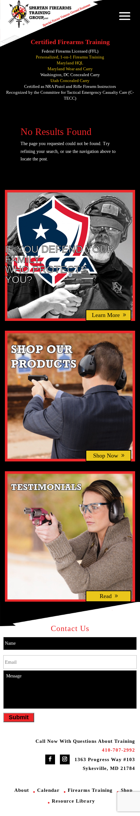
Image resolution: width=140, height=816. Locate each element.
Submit (19, 717)
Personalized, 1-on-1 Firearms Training (70, 57)
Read (106, 596)
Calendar (48, 790)
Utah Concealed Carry (70, 80)
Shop (127, 790)
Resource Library (73, 801)
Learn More (106, 315)
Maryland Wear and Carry (70, 68)
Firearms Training (90, 790)
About (21, 790)
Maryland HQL (70, 62)
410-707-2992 (118, 750)
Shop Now (105, 455)
